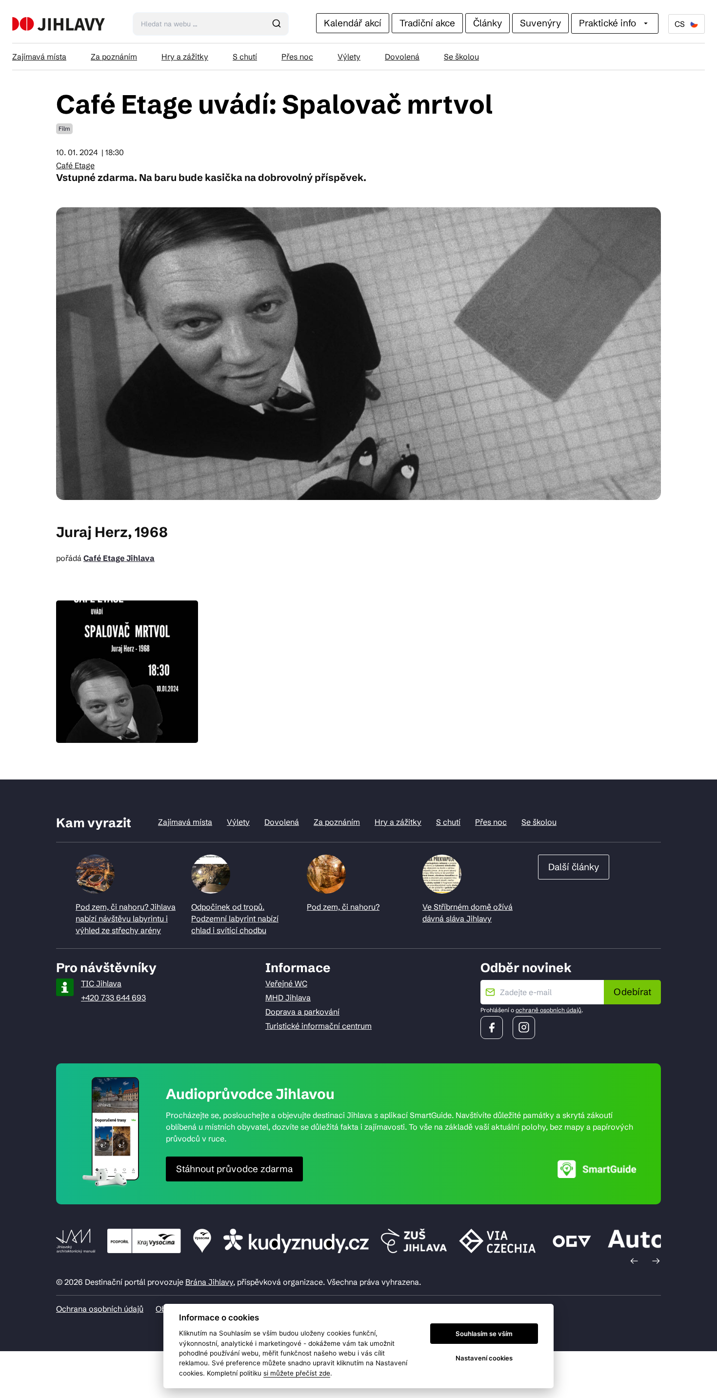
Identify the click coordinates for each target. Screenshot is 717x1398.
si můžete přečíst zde (296, 1373)
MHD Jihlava (288, 997)
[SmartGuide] (597, 1169)
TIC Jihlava (101, 983)
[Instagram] (524, 1027)
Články (487, 23)
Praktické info (607, 23)
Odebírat (632, 992)
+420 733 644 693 (113, 997)
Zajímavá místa (39, 56)
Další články (573, 867)
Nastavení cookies (484, 1358)
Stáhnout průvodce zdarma (234, 1169)
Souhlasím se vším (484, 1334)
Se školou (461, 56)
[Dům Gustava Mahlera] (58, 24)
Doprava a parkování (302, 1012)
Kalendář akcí (352, 23)
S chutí (245, 56)
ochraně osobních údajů (548, 1010)
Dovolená (402, 56)
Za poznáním (114, 56)
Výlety (349, 56)
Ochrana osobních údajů (99, 1309)
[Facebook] (491, 1027)
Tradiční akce (427, 23)
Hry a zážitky (184, 56)
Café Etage (75, 165)
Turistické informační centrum (318, 1026)
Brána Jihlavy (209, 1282)
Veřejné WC (286, 983)
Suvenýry (540, 23)
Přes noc (297, 56)
